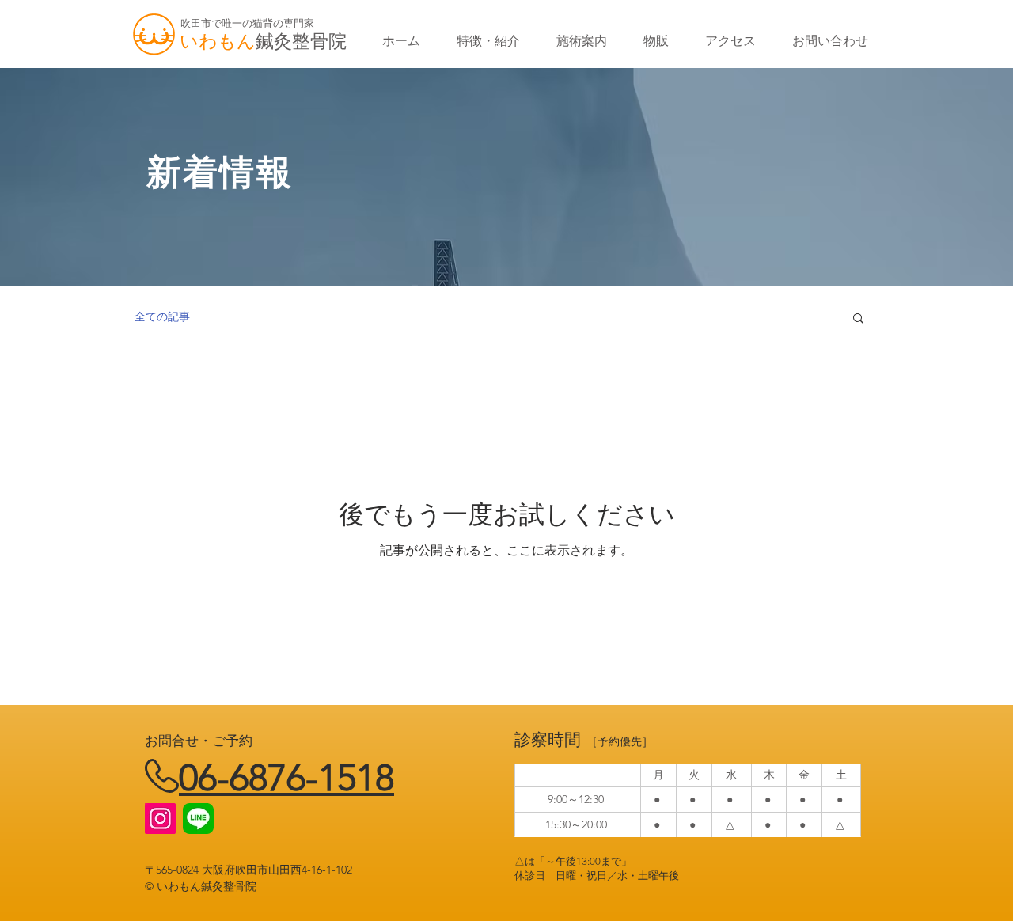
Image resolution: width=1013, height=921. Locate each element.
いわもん (218, 41)
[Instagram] (160, 818)
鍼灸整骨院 (301, 41)
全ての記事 (162, 316)
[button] (858, 319)
